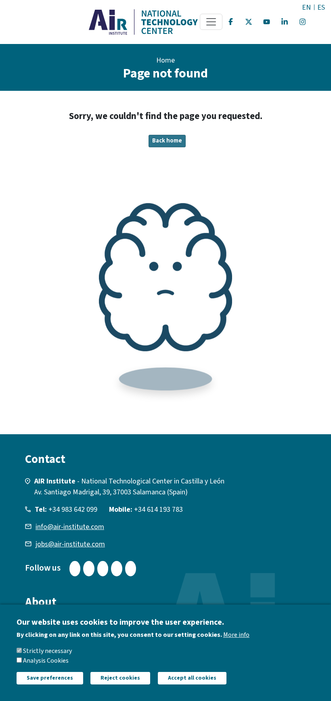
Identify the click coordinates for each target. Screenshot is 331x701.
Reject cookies (120, 678)
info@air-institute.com (70, 527)
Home (165, 60)
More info (236, 634)
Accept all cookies (192, 678)
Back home (167, 140)
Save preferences (50, 678)
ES (321, 7)
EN (306, 7)
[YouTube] (266, 21)
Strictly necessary (47, 651)
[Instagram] (302, 21)
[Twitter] (248, 21)
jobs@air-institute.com (70, 544)
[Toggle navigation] (211, 22)
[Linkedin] (284, 21)
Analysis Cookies (46, 660)
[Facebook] (231, 21)
